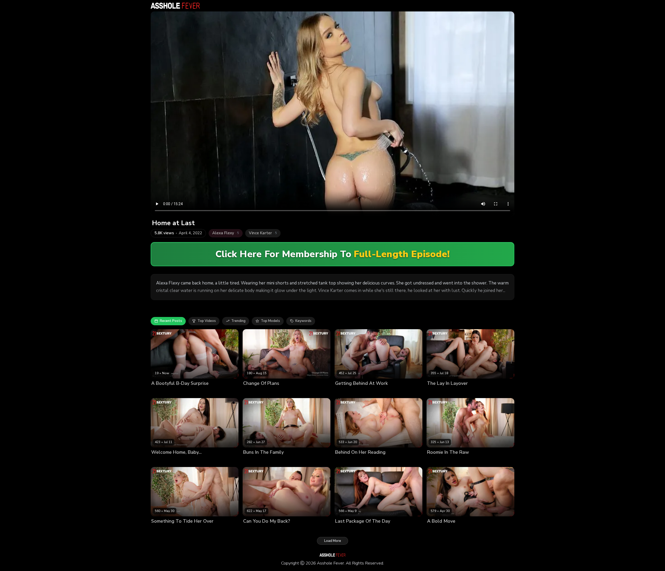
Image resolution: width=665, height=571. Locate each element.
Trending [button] (238, 321)
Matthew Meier (465, 530)
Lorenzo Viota (274, 392)
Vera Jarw (159, 530)
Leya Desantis (163, 392)
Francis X (183, 392)
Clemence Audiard (442, 461)
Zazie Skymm (254, 530)
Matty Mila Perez (165, 461)
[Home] (175, 6)
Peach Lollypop (347, 530)
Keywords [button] (303, 321)
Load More (332, 540)
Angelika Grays (255, 461)
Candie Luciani (439, 392)
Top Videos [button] (206, 321)
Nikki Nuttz (276, 530)
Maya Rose (252, 392)
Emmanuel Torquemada (472, 392)
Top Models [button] (270, 321)
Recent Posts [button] (171, 321)
